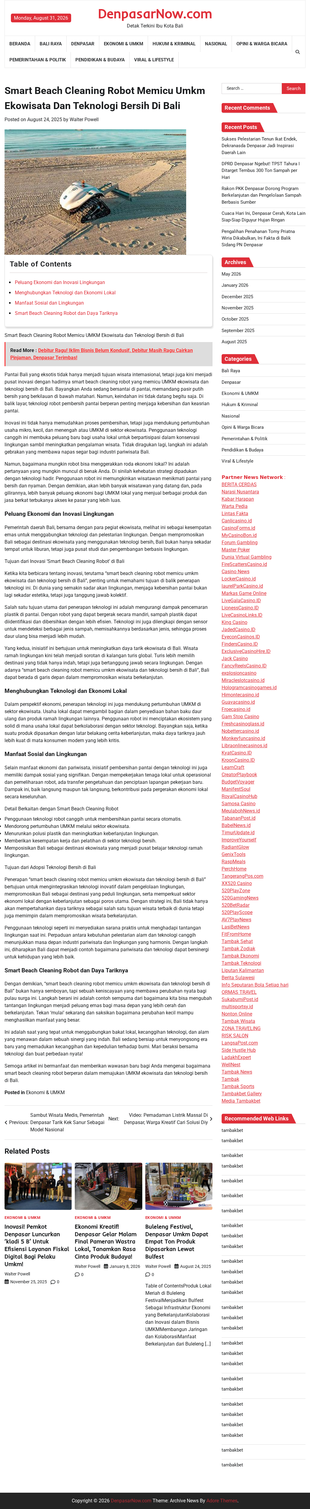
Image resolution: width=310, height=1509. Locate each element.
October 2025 (235, 319)
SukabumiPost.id (240, 999)
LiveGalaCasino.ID (241, 600)
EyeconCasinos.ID (241, 637)
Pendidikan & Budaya (100, 60)
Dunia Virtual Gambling (247, 557)
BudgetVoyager (238, 782)
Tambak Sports (238, 1086)
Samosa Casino (239, 803)
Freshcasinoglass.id (243, 724)
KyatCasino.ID (237, 753)
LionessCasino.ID (240, 608)
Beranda (19, 44)
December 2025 (237, 296)
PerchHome (234, 869)
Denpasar (82, 44)
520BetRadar (235, 905)
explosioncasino (239, 673)
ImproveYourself (239, 840)
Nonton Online (237, 1014)
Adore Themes (221, 1501)
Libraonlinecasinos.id (244, 745)
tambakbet (232, 1130)
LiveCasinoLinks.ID (242, 615)
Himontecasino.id (240, 695)
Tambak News (237, 1072)
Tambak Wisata (238, 1021)
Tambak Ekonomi (240, 956)
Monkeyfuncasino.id (243, 738)
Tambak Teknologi (241, 963)
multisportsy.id (237, 1007)
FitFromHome (236, 934)
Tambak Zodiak (238, 949)
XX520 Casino (237, 883)
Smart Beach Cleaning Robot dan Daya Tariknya (66, 313)
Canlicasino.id (237, 521)
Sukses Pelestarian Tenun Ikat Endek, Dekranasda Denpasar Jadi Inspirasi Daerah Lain (259, 145)
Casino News (235, 571)
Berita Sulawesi (238, 978)
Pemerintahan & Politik (37, 60)
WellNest (231, 1065)
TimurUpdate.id (238, 832)
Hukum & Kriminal (174, 44)
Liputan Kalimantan (243, 970)
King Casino (234, 622)
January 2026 (235, 285)
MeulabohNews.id (241, 811)
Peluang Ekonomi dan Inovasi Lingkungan (60, 282)
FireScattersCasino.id (244, 564)
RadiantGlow (235, 847)
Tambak (230, 1079)
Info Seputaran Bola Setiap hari (255, 985)
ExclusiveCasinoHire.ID (246, 651)
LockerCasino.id (239, 579)
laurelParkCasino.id (242, 586)
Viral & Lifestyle (154, 60)
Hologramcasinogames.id (249, 687)
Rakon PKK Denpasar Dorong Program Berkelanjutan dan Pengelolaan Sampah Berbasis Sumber (261, 195)
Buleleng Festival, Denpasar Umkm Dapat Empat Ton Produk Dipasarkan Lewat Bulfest (176, 1241)
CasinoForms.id (238, 528)
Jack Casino (235, 658)
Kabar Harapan (238, 499)
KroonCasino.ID (238, 760)
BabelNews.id (236, 825)
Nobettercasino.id (240, 731)
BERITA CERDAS (239, 484)
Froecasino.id (236, 709)
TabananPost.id (239, 818)
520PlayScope (237, 912)
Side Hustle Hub (239, 1050)
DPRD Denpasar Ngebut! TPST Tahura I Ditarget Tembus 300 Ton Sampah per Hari (261, 170)
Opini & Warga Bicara (261, 44)
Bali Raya (51, 44)
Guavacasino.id (238, 702)
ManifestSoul (236, 789)
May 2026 (231, 274)
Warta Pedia (235, 506)
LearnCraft (233, 767)
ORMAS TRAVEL (239, 992)
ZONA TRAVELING (241, 1028)
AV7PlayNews (236, 920)
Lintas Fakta (235, 513)
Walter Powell (84, 119)
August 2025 (234, 341)
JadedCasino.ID (239, 629)
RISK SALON (235, 1036)
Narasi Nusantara (240, 492)
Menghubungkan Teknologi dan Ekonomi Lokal (65, 293)
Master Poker (236, 550)
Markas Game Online (244, 593)
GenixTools (234, 854)
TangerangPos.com (242, 876)
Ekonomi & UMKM (123, 44)
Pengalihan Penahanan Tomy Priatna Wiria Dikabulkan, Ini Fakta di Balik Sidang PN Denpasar (258, 238)
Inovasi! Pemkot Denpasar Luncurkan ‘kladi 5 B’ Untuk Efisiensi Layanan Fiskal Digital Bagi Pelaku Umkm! (37, 1245)
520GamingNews (240, 898)
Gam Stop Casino (240, 716)
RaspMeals (234, 861)
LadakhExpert (236, 1057)
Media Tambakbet (241, 1101)
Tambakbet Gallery (242, 1094)
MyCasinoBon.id (239, 535)
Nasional (216, 44)
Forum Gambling (240, 542)
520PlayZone (236, 890)
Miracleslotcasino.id (243, 680)
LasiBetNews (235, 927)
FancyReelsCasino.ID (244, 666)
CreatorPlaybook (239, 774)
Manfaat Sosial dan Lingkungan (49, 303)
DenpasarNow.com (155, 13)
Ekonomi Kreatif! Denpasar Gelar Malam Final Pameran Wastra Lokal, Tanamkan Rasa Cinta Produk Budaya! (106, 1241)
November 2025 (237, 308)
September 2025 (238, 330)
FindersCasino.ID (240, 644)
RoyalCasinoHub (239, 796)
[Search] (297, 52)
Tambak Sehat (237, 941)
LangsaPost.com (240, 1043)
